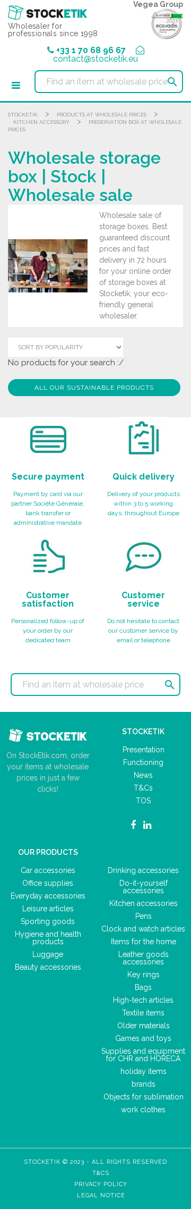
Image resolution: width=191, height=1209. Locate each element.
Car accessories (48, 870)
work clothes (143, 1109)
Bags (143, 987)
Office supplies (47, 883)
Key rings (143, 974)
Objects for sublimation (143, 1097)
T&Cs (143, 788)
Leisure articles (48, 908)
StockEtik (23, 114)
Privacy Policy (100, 1184)
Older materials (143, 1025)
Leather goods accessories (143, 958)
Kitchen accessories (143, 903)
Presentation (143, 749)
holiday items (143, 1071)
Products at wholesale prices (101, 114)
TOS (143, 800)
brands (143, 1084)
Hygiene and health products (48, 937)
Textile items (143, 1013)
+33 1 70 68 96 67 (91, 50)
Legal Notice (101, 1195)
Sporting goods (48, 921)
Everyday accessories (48, 896)
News (143, 775)
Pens (143, 916)
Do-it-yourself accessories (143, 886)
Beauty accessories (48, 967)
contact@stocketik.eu (95, 59)
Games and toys (143, 1038)
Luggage (47, 954)
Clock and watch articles (143, 929)
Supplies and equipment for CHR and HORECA (143, 1054)
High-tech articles (143, 1000)
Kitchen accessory (41, 122)
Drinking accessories (143, 870)
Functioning (143, 762)
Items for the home (143, 941)
